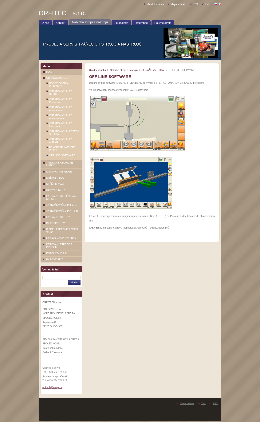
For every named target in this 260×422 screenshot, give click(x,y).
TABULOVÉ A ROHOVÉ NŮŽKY (59, 164)
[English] (219, 4)
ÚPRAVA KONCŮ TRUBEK (61, 238)
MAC (49, 71)
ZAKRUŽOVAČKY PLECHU (61, 205)
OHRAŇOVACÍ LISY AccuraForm (60, 109)
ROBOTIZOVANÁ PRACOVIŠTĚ (59, 85)
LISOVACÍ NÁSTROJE (59, 171)
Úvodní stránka (155, 4)
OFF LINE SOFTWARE (62, 155)
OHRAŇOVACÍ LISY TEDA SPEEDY (64, 133)
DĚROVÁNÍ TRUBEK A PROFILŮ (59, 246)
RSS (195, 4)
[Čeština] (215, 4)
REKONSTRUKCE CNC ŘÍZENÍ (62, 149)
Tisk (207, 4)
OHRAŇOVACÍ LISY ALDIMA (60, 141)
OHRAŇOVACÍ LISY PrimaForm (60, 101)
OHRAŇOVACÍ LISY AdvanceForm (60, 117)
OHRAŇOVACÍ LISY (57, 77)
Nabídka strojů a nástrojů (124, 70)
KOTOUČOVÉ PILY (57, 253)
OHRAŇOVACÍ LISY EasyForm (60, 125)
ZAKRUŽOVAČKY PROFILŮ (62, 211)
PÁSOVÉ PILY (54, 259)
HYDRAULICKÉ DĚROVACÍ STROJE (61, 197)
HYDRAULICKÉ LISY (58, 217)
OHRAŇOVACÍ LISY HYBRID (60, 93)
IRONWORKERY (55, 190)
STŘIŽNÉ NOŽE (55, 183)
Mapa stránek (178, 4)
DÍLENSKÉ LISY (55, 223)
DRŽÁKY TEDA (55, 177)
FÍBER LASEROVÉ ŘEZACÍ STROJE (62, 231)
